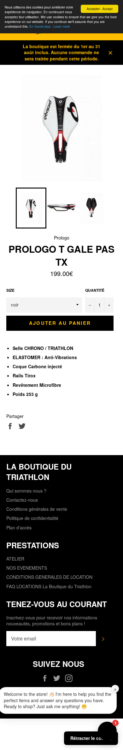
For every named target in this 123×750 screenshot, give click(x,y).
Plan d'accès (19, 527)
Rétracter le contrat (91, 738)
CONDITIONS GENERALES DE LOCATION (49, 577)
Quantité (94, 290)
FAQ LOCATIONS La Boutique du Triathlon (48, 586)
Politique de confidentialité (32, 518)
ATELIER (15, 558)
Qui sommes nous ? (26, 491)
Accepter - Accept (100, 8)
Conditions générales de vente (36, 509)
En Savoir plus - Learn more (49, 26)
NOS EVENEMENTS (26, 568)
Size (10, 290)
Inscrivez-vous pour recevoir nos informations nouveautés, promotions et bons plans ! (51, 621)
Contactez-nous (22, 500)
